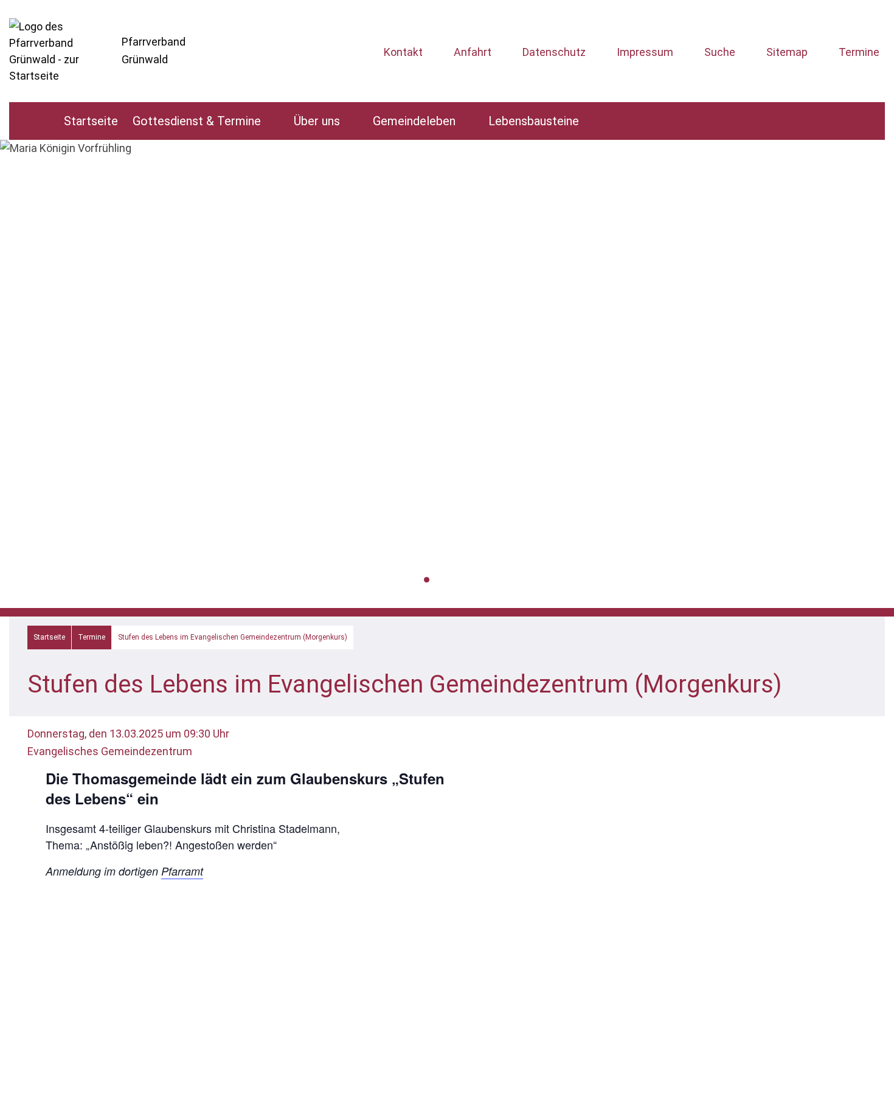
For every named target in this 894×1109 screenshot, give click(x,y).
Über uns (317, 121)
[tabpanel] (447, 148)
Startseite (91, 121)
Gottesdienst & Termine (197, 121)
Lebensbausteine (533, 121)
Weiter (877, 388)
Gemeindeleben (414, 121)
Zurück (16, 388)
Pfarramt (182, 871)
